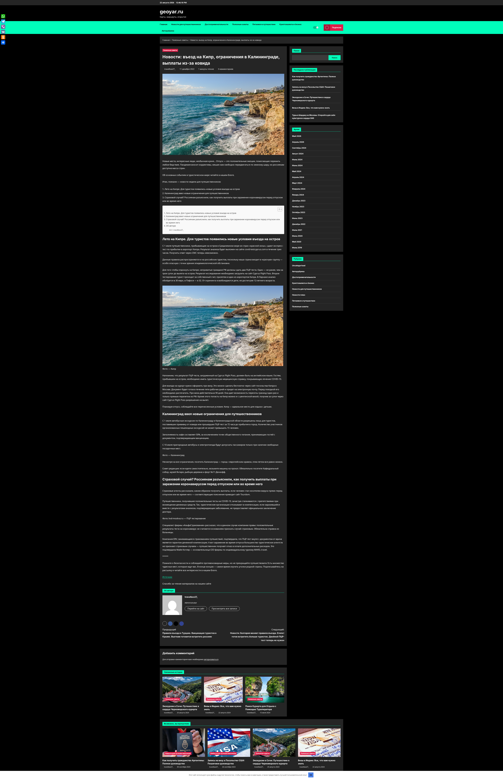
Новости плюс (298, 295)
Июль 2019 (297, 247)
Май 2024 (296, 171)
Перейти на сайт (195, 608)
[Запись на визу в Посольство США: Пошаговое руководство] (229, 742)
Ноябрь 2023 (298, 206)
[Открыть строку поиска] (321, 27)
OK (311, 775)
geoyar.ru (171, 12)
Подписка (336, 27)
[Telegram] (3, 21)
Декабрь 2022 (298, 224)
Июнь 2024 (297, 165)
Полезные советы (240, 24)
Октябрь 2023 (298, 212)
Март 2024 (297, 183)
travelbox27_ (169, 69)
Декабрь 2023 (298, 201)
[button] (278, 209)
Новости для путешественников (186, 24)
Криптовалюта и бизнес (290, 24)
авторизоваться (211, 659)
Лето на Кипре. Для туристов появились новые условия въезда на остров (201, 213)
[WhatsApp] (3, 16)
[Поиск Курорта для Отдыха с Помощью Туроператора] (264, 690)
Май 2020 (296, 242)
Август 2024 (297, 154)
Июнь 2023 (297, 218)
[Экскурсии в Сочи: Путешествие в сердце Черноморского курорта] (181, 690)
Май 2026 (296, 136)
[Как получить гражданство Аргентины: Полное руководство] (183, 742)
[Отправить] (3, 42)
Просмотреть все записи (224, 608)
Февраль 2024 (298, 189)
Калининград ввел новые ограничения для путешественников (196, 216)
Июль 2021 (297, 230)
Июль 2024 (297, 159)
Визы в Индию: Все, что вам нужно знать (311, 108)
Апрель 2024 (298, 177)
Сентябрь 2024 (299, 148)
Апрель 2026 (298, 142)
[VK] (3, 32)
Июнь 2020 (297, 236)
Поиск (296, 51)
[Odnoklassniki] (3, 37)
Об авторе (171, 225)
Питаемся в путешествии (263, 24)
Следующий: (257, 635)
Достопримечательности (216, 24)
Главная (163, 24)
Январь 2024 (298, 195)
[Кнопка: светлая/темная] (315, 27)
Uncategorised (298, 265)
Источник (167, 577)
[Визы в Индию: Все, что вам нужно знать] (223, 690)
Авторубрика (168, 31)
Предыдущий (189, 633)
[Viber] (3, 26)
